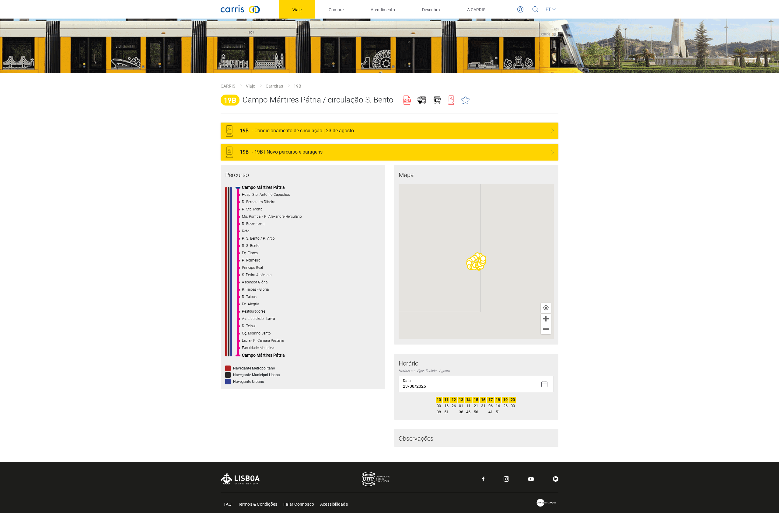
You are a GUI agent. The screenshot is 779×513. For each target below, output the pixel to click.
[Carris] (240, 9)
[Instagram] (506, 479)
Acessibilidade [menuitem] (334, 504)
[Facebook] (483, 479)
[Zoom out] (546, 329)
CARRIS (228, 86)
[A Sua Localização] (546, 308)
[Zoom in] (546, 319)
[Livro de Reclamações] (546, 503)
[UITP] (376, 479)
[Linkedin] (555, 479)
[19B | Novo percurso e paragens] (552, 152)
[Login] (520, 9)
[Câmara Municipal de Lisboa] (240, 478)
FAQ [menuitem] (228, 504)
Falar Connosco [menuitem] (298, 504)
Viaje (250, 86)
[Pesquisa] (535, 9)
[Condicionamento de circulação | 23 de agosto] (552, 130)
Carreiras (274, 86)
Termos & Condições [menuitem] (258, 504)
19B (297, 86)
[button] (473, 259)
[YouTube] (531, 479)
